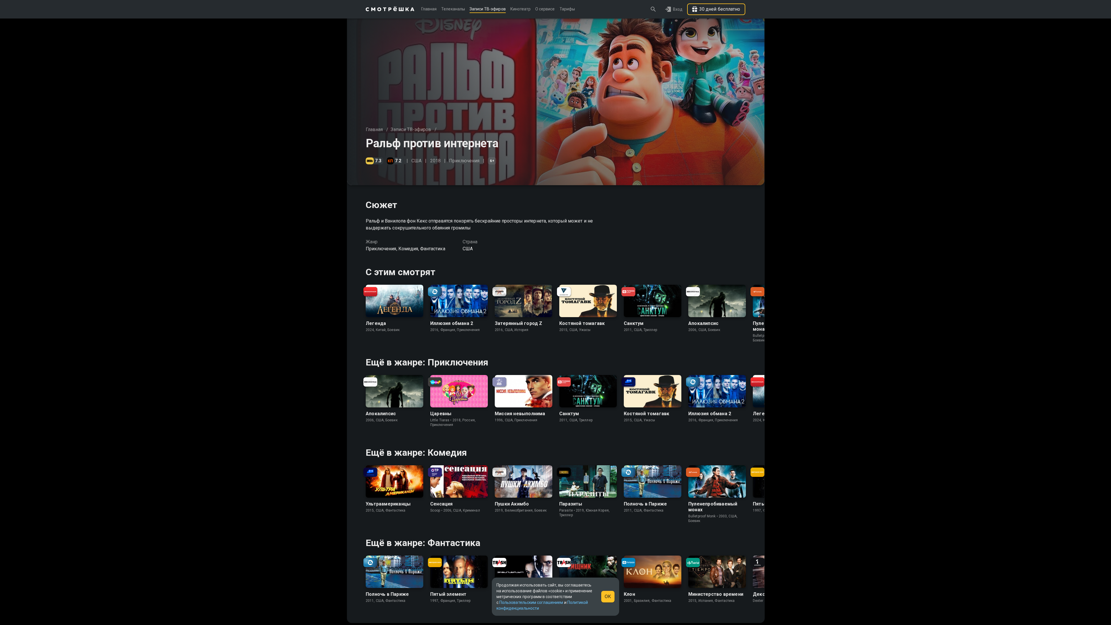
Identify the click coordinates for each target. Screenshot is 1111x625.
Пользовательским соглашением (531, 602)
